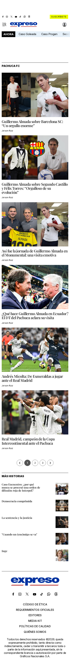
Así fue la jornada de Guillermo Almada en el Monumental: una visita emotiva (34, 252)
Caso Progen (49, 34)
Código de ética (35, 604)
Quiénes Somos (35, 631)
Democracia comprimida (17, 501)
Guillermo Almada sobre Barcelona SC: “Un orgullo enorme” (32, 123)
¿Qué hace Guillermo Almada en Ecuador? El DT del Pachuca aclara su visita (35, 315)
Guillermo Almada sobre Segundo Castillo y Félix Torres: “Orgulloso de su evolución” (35, 188)
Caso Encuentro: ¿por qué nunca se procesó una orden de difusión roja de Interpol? (21, 487)
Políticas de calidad (35, 626)
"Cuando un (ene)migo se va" (19, 534)
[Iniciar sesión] (65, 25)
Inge (4, 551)
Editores (35, 615)
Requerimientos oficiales (35, 609)
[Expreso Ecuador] (35, 584)
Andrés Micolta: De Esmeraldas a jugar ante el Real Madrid (32, 378)
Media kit (35, 620)
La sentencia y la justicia (17, 518)
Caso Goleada (27, 34)
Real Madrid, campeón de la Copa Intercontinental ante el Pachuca (28, 440)
